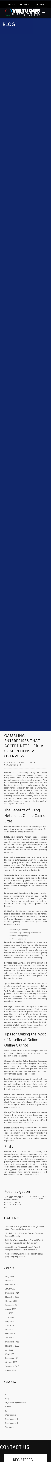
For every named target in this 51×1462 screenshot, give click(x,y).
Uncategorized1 (11, 1423)
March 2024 (10, 1280)
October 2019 (11, 1362)
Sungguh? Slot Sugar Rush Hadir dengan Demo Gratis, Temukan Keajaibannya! (24, 1228)
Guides (8, 1406)
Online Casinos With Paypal (38, 1198)
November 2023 (12, 1297)
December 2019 (11, 1358)
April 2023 (9, 1325)
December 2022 (12, 1342)
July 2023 (9, 1313)
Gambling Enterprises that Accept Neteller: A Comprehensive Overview (24, 746)
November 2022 (12, 1346)
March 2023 (10, 1329)
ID (6, 1411)
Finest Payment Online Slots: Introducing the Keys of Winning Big (13, 1202)
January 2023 (10, 1337)
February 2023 (11, 1333)
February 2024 (11, 1284)
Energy (40, 4)
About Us (25, 4)
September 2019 (12, 1366)
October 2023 (11, 1301)
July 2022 (9, 1350)
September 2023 (12, 1305)
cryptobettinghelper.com (16, 1402)
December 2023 (12, 1293)
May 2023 (9, 1321)
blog (7, 1398)
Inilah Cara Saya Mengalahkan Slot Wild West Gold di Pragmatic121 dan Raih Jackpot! (24, 1241)
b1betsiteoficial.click (22, 795)
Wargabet (9, 1427)
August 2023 (10, 1309)
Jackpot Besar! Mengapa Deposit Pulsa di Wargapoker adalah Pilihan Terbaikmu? (22, 1248)
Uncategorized (12, 765)
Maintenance (10, 1415)
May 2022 (9, 1354)
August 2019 (10, 1370)
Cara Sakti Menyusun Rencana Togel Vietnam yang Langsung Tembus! (24, 1255)
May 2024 (9, 1276)
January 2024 (10, 1289)
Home (11, 4)
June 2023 (9, 1317)
